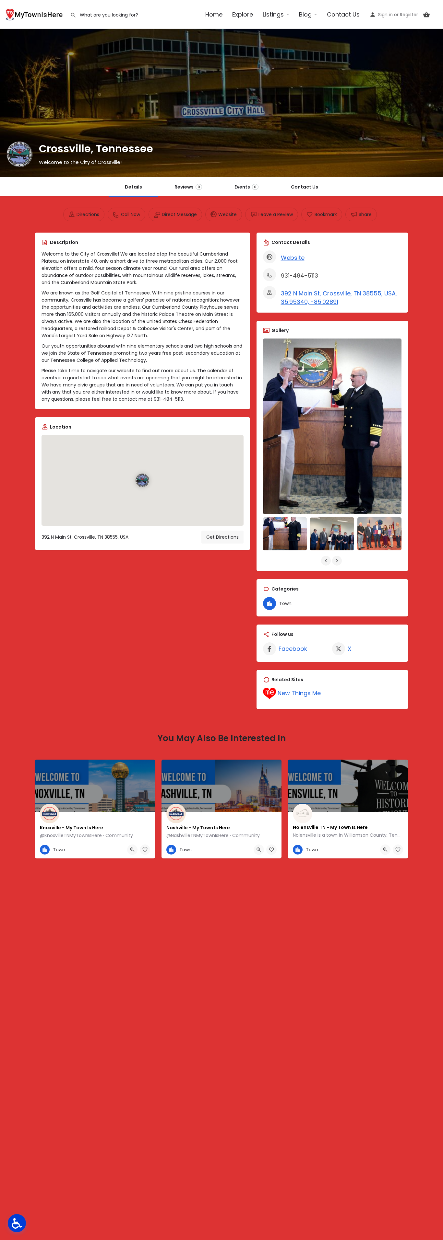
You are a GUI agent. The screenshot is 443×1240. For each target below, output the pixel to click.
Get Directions (222, 537)
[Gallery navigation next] (337, 561)
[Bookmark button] (145, 849)
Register (409, 14)
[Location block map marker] (142, 481)
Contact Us (343, 14)
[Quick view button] (132, 849)
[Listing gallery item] (285, 533)
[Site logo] (35, 14)
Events (245, 187)
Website (293, 258)
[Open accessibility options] (17, 1223)
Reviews (187, 187)
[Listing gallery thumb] (332, 426)
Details (133, 187)
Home (213, 14)
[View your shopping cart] (426, 14)
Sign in (385, 14)
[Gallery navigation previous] (326, 561)
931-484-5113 (299, 275)
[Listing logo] (19, 154)
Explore (242, 14)
